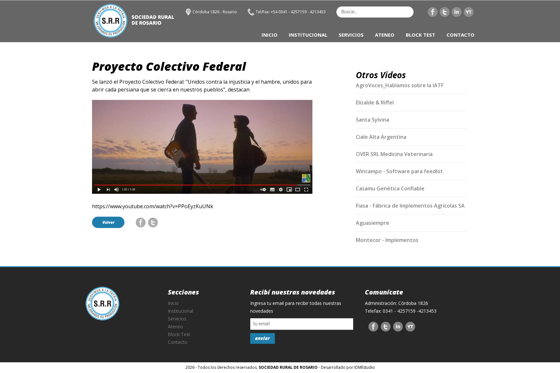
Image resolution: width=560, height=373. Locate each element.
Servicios (177, 319)
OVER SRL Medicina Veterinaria (394, 154)
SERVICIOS (351, 34)
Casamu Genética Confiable (390, 188)
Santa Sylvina (372, 119)
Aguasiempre (372, 222)
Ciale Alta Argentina (381, 136)
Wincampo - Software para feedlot (399, 171)
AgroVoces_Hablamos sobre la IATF (400, 85)
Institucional (180, 311)
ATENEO (384, 34)
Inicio (173, 303)
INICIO (269, 34)
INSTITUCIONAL (308, 34)
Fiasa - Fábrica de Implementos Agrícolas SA (410, 205)
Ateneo (175, 326)
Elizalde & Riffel (375, 102)
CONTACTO (460, 34)
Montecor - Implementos (387, 240)
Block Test (179, 334)
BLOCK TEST (420, 34)
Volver (108, 222)
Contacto (177, 342)
